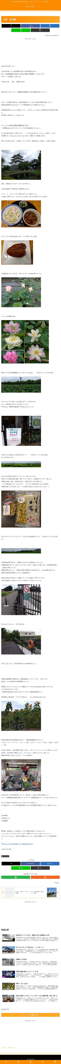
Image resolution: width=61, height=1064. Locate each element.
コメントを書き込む (30, 1015)
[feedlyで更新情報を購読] (15, 877)
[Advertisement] (30, 51)
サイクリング (6, 856)
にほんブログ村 (6, 849)
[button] (40, 30)
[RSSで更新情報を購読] (45, 877)
